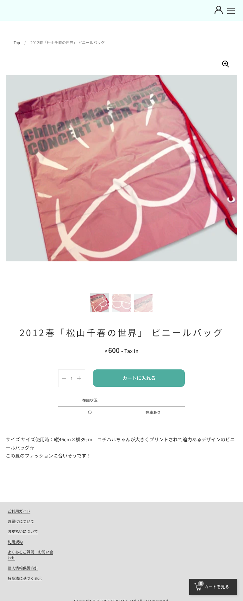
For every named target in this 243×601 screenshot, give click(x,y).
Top (17, 42)
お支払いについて (23, 531)
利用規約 (15, 541)
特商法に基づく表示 (25, 578)
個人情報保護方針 (23, 568)
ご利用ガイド (19, 511)
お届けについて (21, 521)
